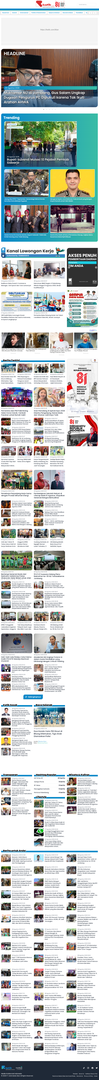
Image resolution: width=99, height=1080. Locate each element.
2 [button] (47, 109)
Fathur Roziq (12, 124)
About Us (81, 1074)
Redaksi (75, 1074)
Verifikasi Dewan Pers (91, 1074)
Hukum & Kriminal (54, 13)
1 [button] (44, 109)
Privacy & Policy (88, 1076)
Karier (95, 1076)
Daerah (14, 13)
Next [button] (96, 78)
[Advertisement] (49, 31)
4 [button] (52, 109)
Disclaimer (80, 1076)
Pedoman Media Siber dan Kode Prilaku (64, 1076)
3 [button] (49, 109)
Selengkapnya (34, 697)
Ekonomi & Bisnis (68, 13)
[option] (49, 78)
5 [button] (55, 109)
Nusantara (5, 13)
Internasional (24, 13)
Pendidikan (79, 13)
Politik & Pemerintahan (38, 13)
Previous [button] (3, 78)
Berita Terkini (11, 360)
